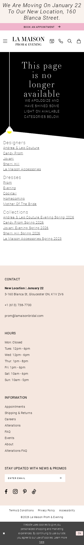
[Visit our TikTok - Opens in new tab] (34, 491)
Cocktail (10, 193)
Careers (10, 419)
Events (9, 438)
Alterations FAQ (16, 451)
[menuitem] (5, 41)
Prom (7, 182)
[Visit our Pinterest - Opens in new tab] (24, 491)
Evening (9, 188)
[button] (5, 41)
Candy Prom (13, 153)
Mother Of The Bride (20, 204)
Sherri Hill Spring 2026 (21, 233)
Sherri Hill (11, 164)
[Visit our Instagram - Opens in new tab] (15, 491)
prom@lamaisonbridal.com (24, 316)
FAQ (8, 432)
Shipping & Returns (18, 413)
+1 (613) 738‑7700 (18, 305)
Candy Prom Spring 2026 (23, 222)
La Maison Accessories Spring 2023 (32, 239)
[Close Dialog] (4, 533)
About (9, 444)
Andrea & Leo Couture (21, 148)
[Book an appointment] (51, 41)
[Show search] (70, 41)
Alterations (13, 425)
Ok (80, 533)
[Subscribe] (60, 478)
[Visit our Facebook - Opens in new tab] (6, 491)
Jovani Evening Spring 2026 (25, 228)
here (41, 541)
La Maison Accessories (22, 169)
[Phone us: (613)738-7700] (60, 41)
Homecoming (14, 198)
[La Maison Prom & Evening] (28, 41)
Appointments (15, 407)
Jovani (8, 158)
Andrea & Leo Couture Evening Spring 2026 (38, 217)
